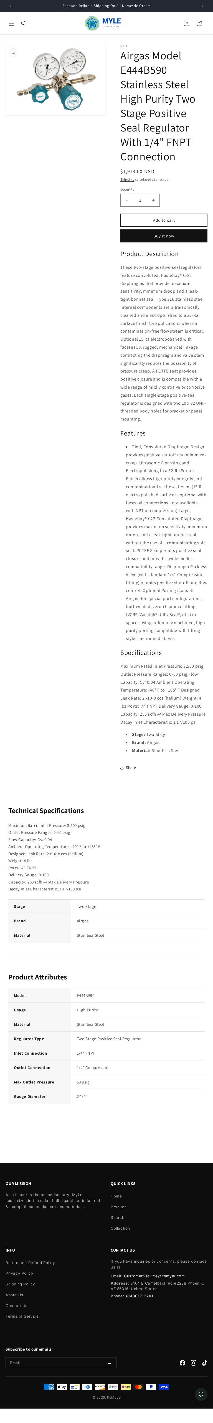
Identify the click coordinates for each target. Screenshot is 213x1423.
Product (118, 1207)
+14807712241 (139, 1296)
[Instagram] (193, 1364)
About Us (14, 1295)
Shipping (127, 179)
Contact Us (16, 1305)
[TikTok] (204, 1364)
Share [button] (131, 767)
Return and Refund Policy (30, 1262)
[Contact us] (201, 1394)
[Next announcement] (202, 6)
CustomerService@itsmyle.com (154, 1276)
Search (118, 1217)
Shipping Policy (20, 1284)
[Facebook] (182, 1364)
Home (116, 1196)
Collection (120, 1228)
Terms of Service (22, 1316)
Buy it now (163, 236)
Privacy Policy (19, 1273)
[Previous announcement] (11, 6)
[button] (12, 23)
